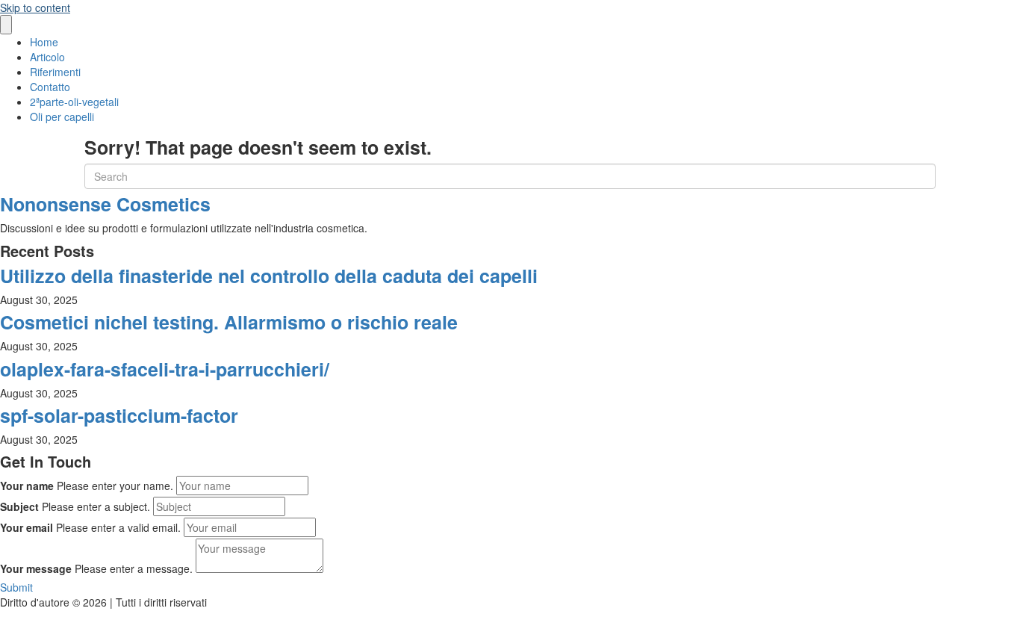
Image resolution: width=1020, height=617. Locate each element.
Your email (26, 527)
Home (44, 41)
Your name (27, 485)
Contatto (50, 86)
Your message (36, 568)
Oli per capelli (62, 116)
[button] (16, 587)
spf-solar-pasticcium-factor (119, 415)
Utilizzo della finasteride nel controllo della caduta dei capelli (269, 275)
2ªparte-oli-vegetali (74, 101)
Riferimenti (55, 71)
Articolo (47, 56)
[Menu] (6, 24)
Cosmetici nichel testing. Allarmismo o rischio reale (229, 321)
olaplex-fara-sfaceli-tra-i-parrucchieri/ (164, 369)
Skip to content (35, 7)
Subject (19, 506)
